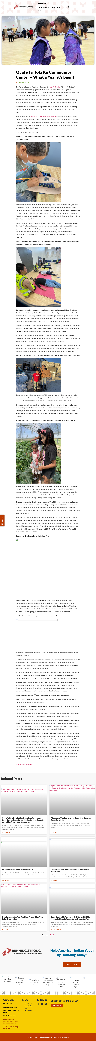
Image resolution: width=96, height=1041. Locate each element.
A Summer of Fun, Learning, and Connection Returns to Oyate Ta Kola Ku (71, 819)
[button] (69, 7)
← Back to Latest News (24, 764)
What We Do (42, 7)
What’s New (55, 7)
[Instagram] (45, 1004)
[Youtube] (42, 1004)
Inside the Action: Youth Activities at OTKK (18, 869)
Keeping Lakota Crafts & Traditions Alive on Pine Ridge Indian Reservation (22, 918)
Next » (52, 935)
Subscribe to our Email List (64, 1000)
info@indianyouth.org (9, 1016)
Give (40, 11)
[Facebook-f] (38, 1004)
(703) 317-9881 (7, 1010)
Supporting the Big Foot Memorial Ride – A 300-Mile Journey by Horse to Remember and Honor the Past (70, 918)
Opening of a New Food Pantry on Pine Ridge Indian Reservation (70, 870)
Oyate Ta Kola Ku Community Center (43, 116)
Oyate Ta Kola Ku (54, 87)
